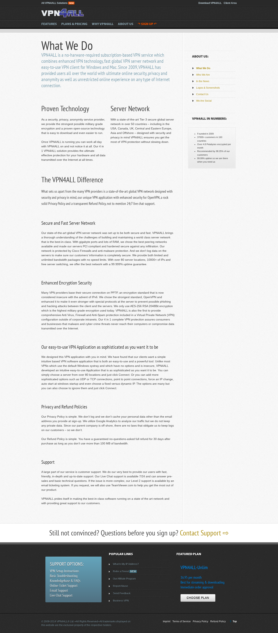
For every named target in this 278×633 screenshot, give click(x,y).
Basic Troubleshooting (64, 575)
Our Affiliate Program (124, 578)
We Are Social (204, 100)
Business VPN (121, 600)
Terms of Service (181, 621)
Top (235, 621)
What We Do (203, 68)
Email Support (59, 590)
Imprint (166, 621)
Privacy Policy (200, 621)
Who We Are (203, 74)
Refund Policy (218, 621)
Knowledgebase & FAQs (65, 580)
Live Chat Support (61, 595)
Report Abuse (120, 586)
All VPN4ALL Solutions (57, 3)
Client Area (230, 3)
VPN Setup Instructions (64, 571)
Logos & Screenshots (208, 87)
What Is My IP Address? (126, 564)
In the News (202, 81)
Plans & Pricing (74, 24)
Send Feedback (121, 593)
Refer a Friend (124, 571)
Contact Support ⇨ (204, 532)
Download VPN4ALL (210, 3)
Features (49, 24)
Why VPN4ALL (102, 24)
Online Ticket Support (64, 585)
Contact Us (202, 94)
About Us (125, 24)
